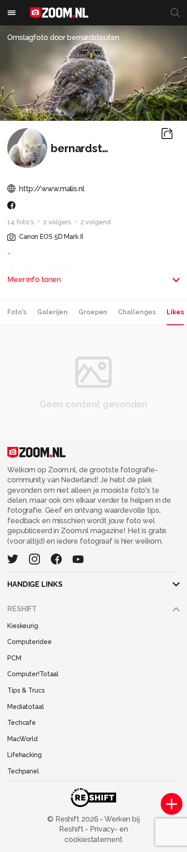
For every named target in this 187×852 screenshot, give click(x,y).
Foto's (16, 312)
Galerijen (52, 312)
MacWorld (22, 739)
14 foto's (20, 222)
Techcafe (21, 722)
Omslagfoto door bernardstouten (63, 37)
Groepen (93, 312)
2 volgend (95, 222)
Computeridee (29, 641)
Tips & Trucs (26, 690)
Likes (175, 312)
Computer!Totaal (33, 674)
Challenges (137, 312)
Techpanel (23, 771)
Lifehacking (24, 754)
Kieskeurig (22, 625)
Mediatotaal (25, 706)
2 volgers (57, 222)
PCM (14, 658)
